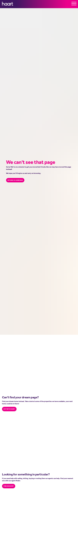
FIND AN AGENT (9, 486)
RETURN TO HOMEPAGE (15, 180)
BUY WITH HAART (9, 409)
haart (7, 4)
